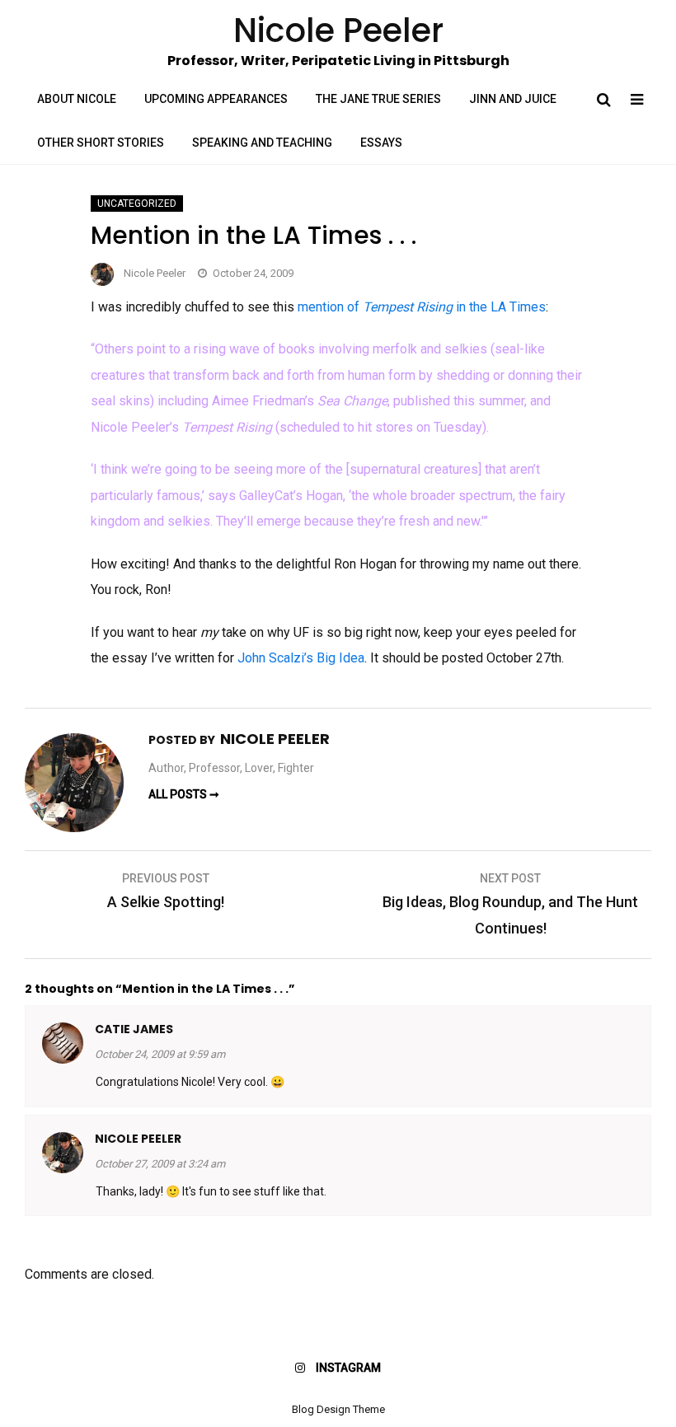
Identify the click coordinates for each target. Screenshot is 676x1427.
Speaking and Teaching (262, 142)
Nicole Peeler (154, 273)
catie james (134, 1029)
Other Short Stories (100, 142)
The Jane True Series (378, 98)
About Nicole (76, 98)
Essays (381, 142)
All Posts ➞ (183, 794)
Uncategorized (136, 203)
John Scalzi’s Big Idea (300, 658)
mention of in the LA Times (422, 307)
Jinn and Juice (512, 98)
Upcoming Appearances (216, 98)
